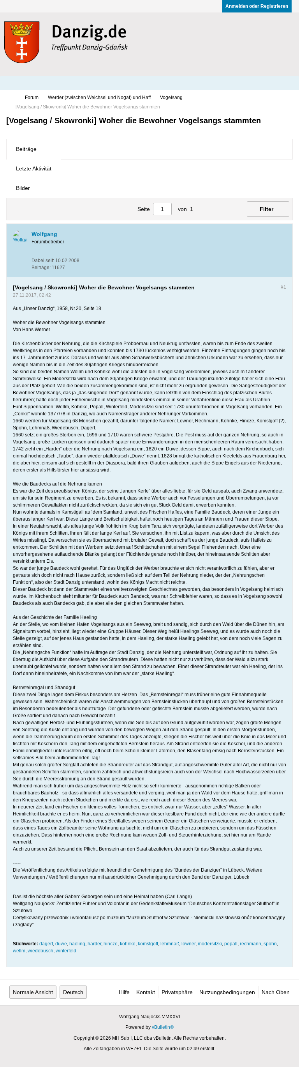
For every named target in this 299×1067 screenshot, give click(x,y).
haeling (77, 943)
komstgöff (148, 943)
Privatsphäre (177, 992)
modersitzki (210, 943)
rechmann (250, 943)
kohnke (127, 943)
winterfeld (66, 951)
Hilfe (124, 992)
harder (94, 943)
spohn (270, 943)
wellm (19, 951)
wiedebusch (40, 951)
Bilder (23, 188)
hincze (111, 943)
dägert (46, 943)
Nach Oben (276, 992)
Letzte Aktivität (33, 168)
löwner (188, 943)
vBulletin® (163, 1027)
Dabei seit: (43, 260)
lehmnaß (169, 943)
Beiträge (26, 149)
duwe (61, 943)
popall (230, 943)
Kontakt (145, 992)
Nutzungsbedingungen (227, 992)
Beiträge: (41, 267)
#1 (283, 287)
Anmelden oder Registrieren (256, 6)
